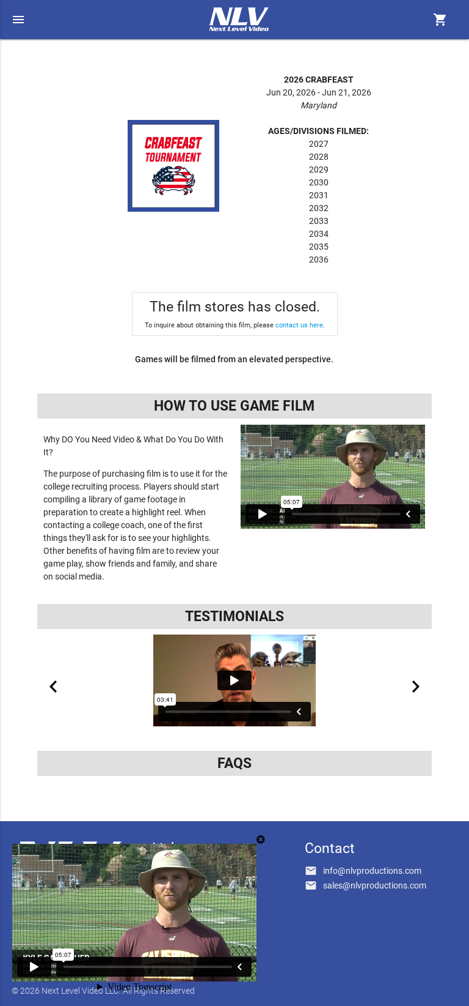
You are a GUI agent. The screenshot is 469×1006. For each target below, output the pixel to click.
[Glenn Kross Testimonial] (234, 680)
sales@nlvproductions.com (374, 885)
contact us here (299, 325)
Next (416, 686)
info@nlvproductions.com (372, 871)
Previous (53, 686)
